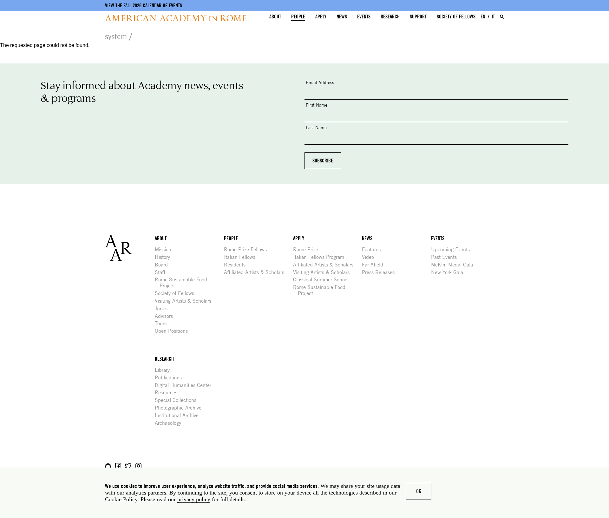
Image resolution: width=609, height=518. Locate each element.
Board (164, 265)
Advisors (166, 316)
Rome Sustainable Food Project (183, 283)
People (298, 17)
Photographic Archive (180, 408)
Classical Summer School (323, 280)
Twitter (128, 466)
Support (418, 17)
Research (390, 17)
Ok (418, 491)
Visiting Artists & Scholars (185, 301)
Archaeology (170, 423)
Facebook (118, 466)
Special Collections (178, 400)
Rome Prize (308, 249)
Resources (168, 393)
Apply (320, 17)
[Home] (175, 18)
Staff (162, 272)
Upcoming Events (453, 249)
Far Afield (375, 265)
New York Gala (449, 272)
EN (483, 17)
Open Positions (174, 331)
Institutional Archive (179, 415)
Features (374, 249)
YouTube (159, 466)
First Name (316, 105)
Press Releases (381, 272)
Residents (237, 265)
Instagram (138, 466)
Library (165, 370)
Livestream (149, 466)
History (165, 257)
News (342, 17)
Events (363, 17)
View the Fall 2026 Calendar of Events (143, 6)
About (275, 17)
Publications (171, 378)
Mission (165, 249)
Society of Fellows (456, 17)
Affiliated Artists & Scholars (256, 272)
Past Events (446, 257)
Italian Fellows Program (321, 257)
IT (493, 17)
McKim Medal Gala (454, 265)
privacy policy (193, 499)
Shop (108, 466)
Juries (163, 308)
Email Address (320, 82)
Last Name (316, 127)
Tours (163, 323)
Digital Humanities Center (185, 385)
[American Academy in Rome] (130, 248)
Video (370, 257)
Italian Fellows (242, 257)
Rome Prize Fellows (248, 249)
